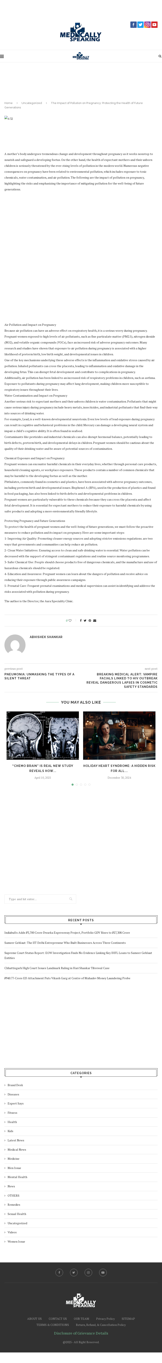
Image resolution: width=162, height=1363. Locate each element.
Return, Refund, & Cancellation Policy (101, 1325)
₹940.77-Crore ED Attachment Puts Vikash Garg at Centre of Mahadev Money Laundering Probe (67, 978)
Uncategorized (32, 103)
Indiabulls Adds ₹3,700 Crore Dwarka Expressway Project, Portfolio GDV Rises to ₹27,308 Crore (67, 933)
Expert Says (16, 1103)
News (11, 1186)
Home (8, 103)
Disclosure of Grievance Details (81, 1333)
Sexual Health (17, 1214)
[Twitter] (74, 1272)
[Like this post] (73, 620)
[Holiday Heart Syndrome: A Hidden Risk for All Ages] (119, 735)
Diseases (13, 1094)
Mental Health (17, 1177)
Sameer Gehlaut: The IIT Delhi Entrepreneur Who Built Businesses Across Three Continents (65, 943)
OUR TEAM (81, 1319)
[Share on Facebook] (81, 620)
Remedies (14, 1205)
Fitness (12, 1113)
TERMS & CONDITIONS (52, 1325)
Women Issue (16, 1241)
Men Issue (14, 1168)
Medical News (17, 1150)
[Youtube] (103, 1272)
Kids (10, 1131)
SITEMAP (128, 1319)
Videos (12, 1232)
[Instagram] (88, 1272)
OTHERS (13, 1195)
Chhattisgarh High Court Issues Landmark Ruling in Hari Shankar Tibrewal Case (56, 968)
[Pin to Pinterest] (90, 620)
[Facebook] (59, 1272)
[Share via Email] (94, 620)
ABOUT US (34, 1319)
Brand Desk (15, 1085)
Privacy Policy (105, 1319)
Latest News (16, 1140)
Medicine (13, 1159)
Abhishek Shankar (46, 637)
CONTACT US (58, 1319)
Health (12, 1122)
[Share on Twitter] (85, 620)
